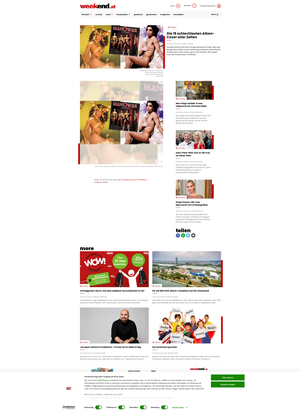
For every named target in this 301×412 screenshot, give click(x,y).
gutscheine (151, 14)
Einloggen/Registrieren (208, 6)
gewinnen (138, 14)
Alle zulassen (227, 378)
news (108, 14)
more (213, 14)
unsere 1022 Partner (100, 380)
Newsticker (187, 5)
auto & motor (134, 371)
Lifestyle (173, 27)
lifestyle (85, 14)
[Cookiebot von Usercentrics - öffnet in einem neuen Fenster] (69, 407)
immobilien (178, 14)
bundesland (122, 14)
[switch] (121, 407)
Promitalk (181, 99)
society (98, 14)
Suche (172, 6)
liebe (153, 371)
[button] (158, 161)
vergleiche (165, 14)
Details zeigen (178, 407)
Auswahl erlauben (227, 384)
